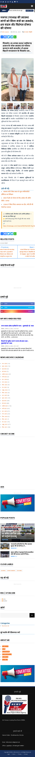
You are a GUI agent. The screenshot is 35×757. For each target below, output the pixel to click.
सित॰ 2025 (4, 392)
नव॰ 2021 (4, 422)
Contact (26, 754)
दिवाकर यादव (5, 659)
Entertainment (11, 570)
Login (8, 754)
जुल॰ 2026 (4, 366)
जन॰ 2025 (4, 414)
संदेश (4, 599)
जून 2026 (4, 369)
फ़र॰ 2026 (4, 379)
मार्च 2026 (4, 377)
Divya (3, 649)
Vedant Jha (5, 657)
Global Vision (6, 651)
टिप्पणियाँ (5, 601)
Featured (19, 570)
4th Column (5, 646)
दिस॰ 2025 (4, 385)
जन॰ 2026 (4, 382)
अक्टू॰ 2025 (5, 390)
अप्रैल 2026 (5, 374)
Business (3, 570)
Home (13, 754)
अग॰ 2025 (4, 395)
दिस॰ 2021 (4, 419)
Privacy (19, 754)
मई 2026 (4, 371)
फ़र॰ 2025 (4, 411)
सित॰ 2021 (4, 427)
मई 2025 (4, 403)
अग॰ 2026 (4, 363)
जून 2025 (4, 400)
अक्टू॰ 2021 (5, 424)
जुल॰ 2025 (4, 398)
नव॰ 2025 (4, 387)
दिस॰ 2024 (4, 416)
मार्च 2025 (4, 408)
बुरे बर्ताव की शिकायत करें (10, 632)
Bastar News (21, 10)
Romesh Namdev (7, 654)
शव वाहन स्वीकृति (28, 32)
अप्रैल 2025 (5, 406)
